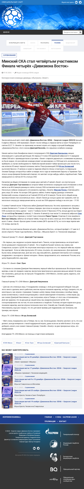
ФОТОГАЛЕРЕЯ (56, 48)
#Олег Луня (29, 343)
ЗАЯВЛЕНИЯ (27, 48)
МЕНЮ (7, 32)
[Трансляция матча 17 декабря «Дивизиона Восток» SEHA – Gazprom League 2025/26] (7, 369)
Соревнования (9, 55)
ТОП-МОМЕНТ (41, 48)
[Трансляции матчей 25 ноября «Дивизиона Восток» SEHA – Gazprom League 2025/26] (7, 392)
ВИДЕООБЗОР (70, 43)
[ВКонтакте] (76, 2)
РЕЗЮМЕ (57, 43)
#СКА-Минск (7, 343)
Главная (48, 417)
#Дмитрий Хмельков (61, 343)
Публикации (50, 421)
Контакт (62, 421)
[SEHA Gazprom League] (13, 17)
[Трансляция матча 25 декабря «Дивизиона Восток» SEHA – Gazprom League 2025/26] (7, 358)
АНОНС (32, 43)
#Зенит (18, 343)
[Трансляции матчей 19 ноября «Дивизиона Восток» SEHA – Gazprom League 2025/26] (7, 403)
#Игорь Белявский (44, 343)
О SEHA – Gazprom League (66, 417)
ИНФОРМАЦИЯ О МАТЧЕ (17, 43)
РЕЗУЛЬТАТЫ (45, 43)
